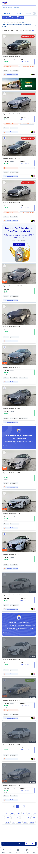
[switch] (34, 13)
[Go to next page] (24, 806)
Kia (13, 822)
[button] (19, 13)
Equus (23, 817)
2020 (35, 813)
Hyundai (5, 17)
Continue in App (30, 843)
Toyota (7, 822)
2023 (20, 17)
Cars (8, 22)
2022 (24, 813)
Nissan (19, 822)
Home (3, 22)
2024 (18, 813)
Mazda (32, 822)
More (33, 30)
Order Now (19, 244)
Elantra (13, 17)
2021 (29, 813)
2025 (12, 813)
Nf (17, 817)
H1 (28, 817)
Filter (7, 13)
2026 (7, 813)
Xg (13, 817)
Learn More (6, 445)
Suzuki (25, 822)
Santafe (8, 817)
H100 (33, 817)
